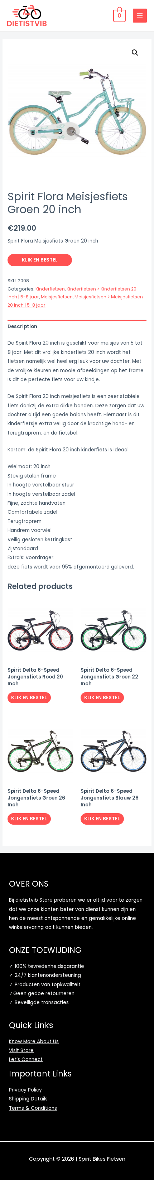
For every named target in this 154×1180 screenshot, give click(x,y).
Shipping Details (28, 1098)
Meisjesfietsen (57, 297)
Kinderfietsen (50, 289)
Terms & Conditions (33, 1108)
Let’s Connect (26, 1059)
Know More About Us (34, 1041)
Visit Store (21, 1050)
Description (22, 326)
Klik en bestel (40, 259)
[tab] (77, 327)
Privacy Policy (25, 1090)
